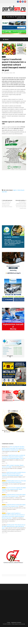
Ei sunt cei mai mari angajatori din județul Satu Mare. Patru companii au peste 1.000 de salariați (14, 489)
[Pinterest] (20, 2)
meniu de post (20, 190)
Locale (3, 56)
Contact (8, 622)
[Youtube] (25, 2)
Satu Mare (4, 191)
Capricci (15, 190)
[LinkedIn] (23, 2)
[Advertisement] (15, 215)
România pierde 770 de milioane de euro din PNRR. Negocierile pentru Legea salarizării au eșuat (13, 526)
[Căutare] (24, 39)
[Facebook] (18, 2)
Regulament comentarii (16, 622)
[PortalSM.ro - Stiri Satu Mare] (14, 11)
